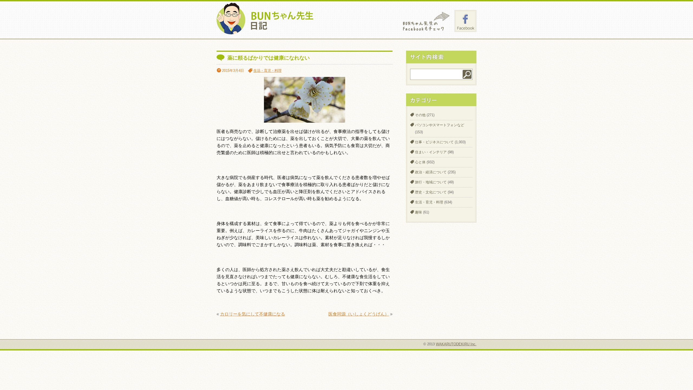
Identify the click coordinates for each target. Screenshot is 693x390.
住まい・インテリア (431, 152)
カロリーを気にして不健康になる (252, 314)
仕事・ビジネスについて (434, 142)
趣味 (418, 212)
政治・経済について (431, 172)
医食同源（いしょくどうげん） (358, 314)
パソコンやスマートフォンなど (439, 125)
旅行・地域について (431, 182)
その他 (420, 115)
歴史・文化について (431, 192)
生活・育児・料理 (267, 71)
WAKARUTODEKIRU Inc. (456, 344)
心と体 (420, 162)
